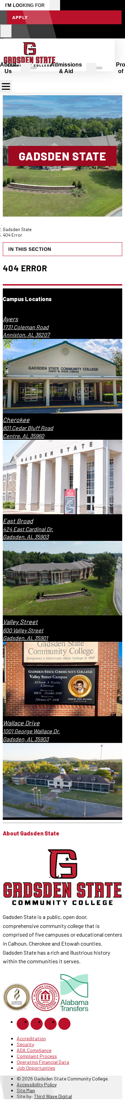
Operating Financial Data (43, 1062)
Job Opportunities (36, 1068)
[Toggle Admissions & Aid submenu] (99, 68)
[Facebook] (23, 1024)
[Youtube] (64, 1024)
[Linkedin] (50, 1024)
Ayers (10, 319)
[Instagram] (37, 1024)
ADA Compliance (34, 1050)
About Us (8, 68)
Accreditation (31, 1038)
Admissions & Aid (66, 68)
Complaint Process (37, 1056)
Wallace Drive (21, 723)
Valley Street (20, 621)
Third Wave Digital (53, 1096)
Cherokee (16, 419)
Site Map (26, 1090)
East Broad (18, 521)
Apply (20, 17)
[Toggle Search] (6, 31)
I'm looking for (24, 5)
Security (25, 1044)
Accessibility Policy (37, 1084)
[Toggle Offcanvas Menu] (6, 86)
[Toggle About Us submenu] (33, 68)
